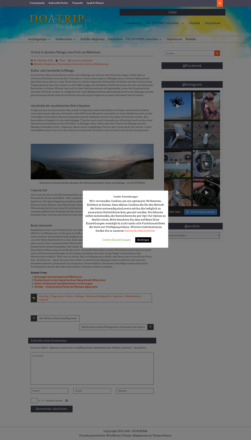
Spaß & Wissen (95, 2)
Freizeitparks (37, 2)
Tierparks (77, 2)
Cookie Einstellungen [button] (116, 239)
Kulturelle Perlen (58, 2)
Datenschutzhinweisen (139, 230)
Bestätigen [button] (143, 240)
